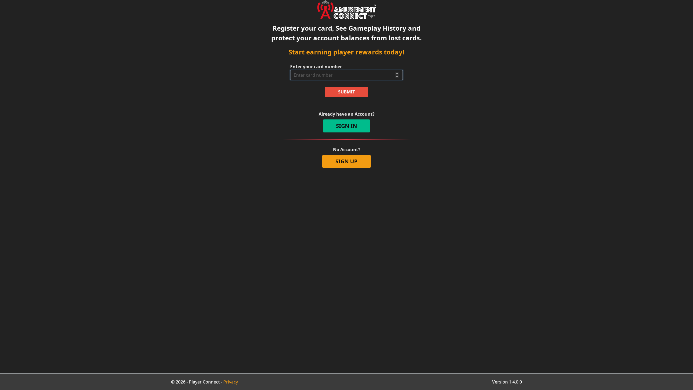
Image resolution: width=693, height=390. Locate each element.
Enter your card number (316, 67)
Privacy (230, 382)
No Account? (346, 149)
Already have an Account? (347, 114)
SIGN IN (346, 125)
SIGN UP (346, 161)
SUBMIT (346, 92)
